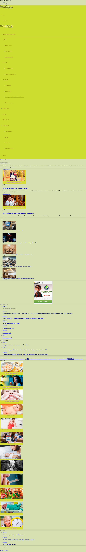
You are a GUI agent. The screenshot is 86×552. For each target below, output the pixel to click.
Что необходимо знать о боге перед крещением (18, 213)
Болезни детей (8, 91)
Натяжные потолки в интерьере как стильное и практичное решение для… (19, 278)
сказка (81, 359)
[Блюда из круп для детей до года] (11, 374)
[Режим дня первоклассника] (11, 529)
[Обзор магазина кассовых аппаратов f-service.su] (9, 229)
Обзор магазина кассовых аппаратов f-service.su (13, 230)
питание (52, 358)
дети (27, 359)
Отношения (6, 108)
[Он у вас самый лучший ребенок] (11, 472)
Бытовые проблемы (9, 148)
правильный (61, 358)
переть (49, 358)
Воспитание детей (9, 57)
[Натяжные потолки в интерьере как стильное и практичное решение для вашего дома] (9, 277)
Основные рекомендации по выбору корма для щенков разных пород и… (18, 254)
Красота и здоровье (9, 102)
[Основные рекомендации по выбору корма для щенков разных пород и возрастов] (9, 253)
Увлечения (6, 119)
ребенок (70, 359)
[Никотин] (11, 486)
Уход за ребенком (8, 51)
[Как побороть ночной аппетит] (11, 388)
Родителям (6, 125)
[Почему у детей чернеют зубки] (11, 402)
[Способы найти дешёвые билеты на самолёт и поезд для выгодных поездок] (9, 265)
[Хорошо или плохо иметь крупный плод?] (11, 515)
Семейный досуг (8, 131)
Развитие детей (8, 45)
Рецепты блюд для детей (10, 74)
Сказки (4, 114)
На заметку (7, 142)
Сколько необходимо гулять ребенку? (15, 188)
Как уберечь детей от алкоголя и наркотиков (14, 97)
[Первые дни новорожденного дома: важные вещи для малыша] (10, 458)
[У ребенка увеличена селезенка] (11, 416)
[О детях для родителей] (6, 8)
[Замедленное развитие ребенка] (11, 444)
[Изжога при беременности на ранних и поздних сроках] (11, 430)
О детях (5, 39)
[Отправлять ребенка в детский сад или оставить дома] (11, 500)
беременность (6, 359)
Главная (1, 159)
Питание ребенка (8, 68)
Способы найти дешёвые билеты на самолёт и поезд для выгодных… (17, 266)
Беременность (8, 85)
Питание (5, 62)
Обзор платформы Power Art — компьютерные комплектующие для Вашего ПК (20, 242)
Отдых (6, 137)
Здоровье (5, 79)
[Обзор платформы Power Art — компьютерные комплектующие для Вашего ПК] (9, 241)
